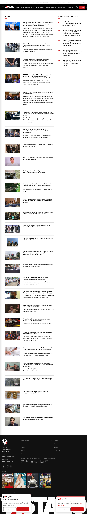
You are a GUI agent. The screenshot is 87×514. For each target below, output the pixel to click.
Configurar (64, 509)
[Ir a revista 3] (32, 480)
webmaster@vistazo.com (8, 456)
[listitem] (3, 466)
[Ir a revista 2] (20, 480)
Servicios (42, 7)
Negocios (53, 7)
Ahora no (10, 509)
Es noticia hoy (7, 2)
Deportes (48, 7)
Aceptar (77, 509)
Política (37, 7)
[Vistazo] (9, 7)
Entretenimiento (62, 7)
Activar (22, 509)
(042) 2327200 (5, 451)
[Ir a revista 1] (8, 480)
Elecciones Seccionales (40, 2)
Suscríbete (82, 7)
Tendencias (70, 7)
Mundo (32, 7)
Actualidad (27, 7)
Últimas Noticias (20, 7)
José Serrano (22, 2)
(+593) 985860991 (6, 449)
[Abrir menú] (3, 7)
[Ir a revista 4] (45, 480)
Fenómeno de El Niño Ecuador (62, 2)
